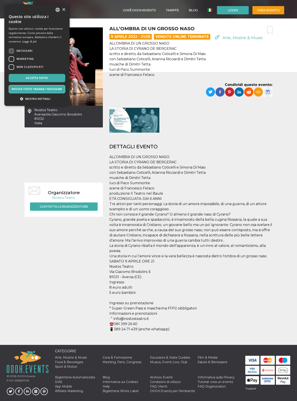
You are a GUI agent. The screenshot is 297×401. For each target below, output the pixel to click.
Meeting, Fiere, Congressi (122, 362)
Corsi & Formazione (117, 357)
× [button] (63, 9)
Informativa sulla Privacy (216, 377)
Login (233, 10)
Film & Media (207, 357)
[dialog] (37, 55)
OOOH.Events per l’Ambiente (172, 391)
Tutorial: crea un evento (215, 382)
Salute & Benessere (212, 362)
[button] (37, 99)
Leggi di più (29, 41)
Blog (193, 10)
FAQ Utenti (158, 386)
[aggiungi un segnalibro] (269, 30)
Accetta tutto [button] (37, 78)
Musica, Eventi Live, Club (168, 362)
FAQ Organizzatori (212, 386)
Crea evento (268, 10)
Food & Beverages (69, 362)
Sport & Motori (66, 367)
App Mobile (63, 386)
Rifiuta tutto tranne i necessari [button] (37, 89)
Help (106, 386)
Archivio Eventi (161, 377)
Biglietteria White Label (120, 391)
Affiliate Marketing (69, 391)
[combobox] (57, 10)
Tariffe (172, 10)
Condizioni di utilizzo (165, 382)
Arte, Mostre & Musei (242, 37)
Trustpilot (250, 388)
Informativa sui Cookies (120, 382)
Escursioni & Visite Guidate (170, 357)
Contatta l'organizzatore (64, 206)
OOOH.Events (25, 376)
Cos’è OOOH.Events (139, 10)
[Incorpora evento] (258, 92)
